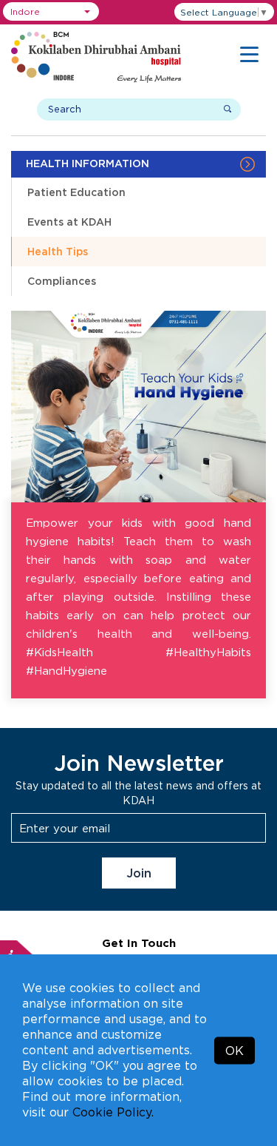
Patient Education (76, 192)
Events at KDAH (69, 221)
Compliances (61, 280)
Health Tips (57, 251)
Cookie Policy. (113, 1112)
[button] (51, 11)
